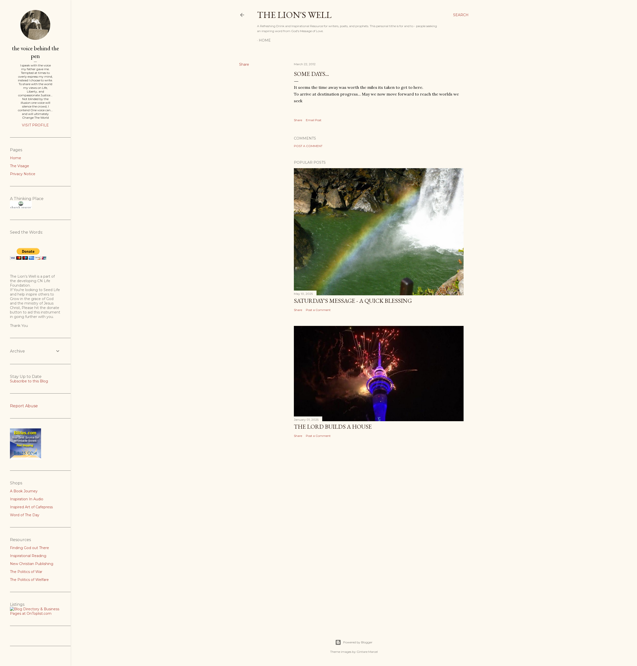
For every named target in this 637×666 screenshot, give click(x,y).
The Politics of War (26, 571)
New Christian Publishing (31, 564)
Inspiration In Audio (26, 499)
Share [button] (244, 64)
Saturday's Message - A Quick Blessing (353, 301)
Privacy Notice (22, 174)
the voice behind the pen (35, 52)
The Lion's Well (294, 15)
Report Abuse (24, 406)
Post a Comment (308, 146)
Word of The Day (24, 515)
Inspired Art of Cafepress (31, 507)
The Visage (19, 166)
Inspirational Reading (28, 556)
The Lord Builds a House (333, 426)
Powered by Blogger (357, 642)
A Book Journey (24, 491)
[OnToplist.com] (35, 613)
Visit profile (35, 125)
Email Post (313, 120)
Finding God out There (29, 548)
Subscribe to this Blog (29, 381)
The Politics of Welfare (29, 579)
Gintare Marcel (367, 652)
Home (265, 40)
